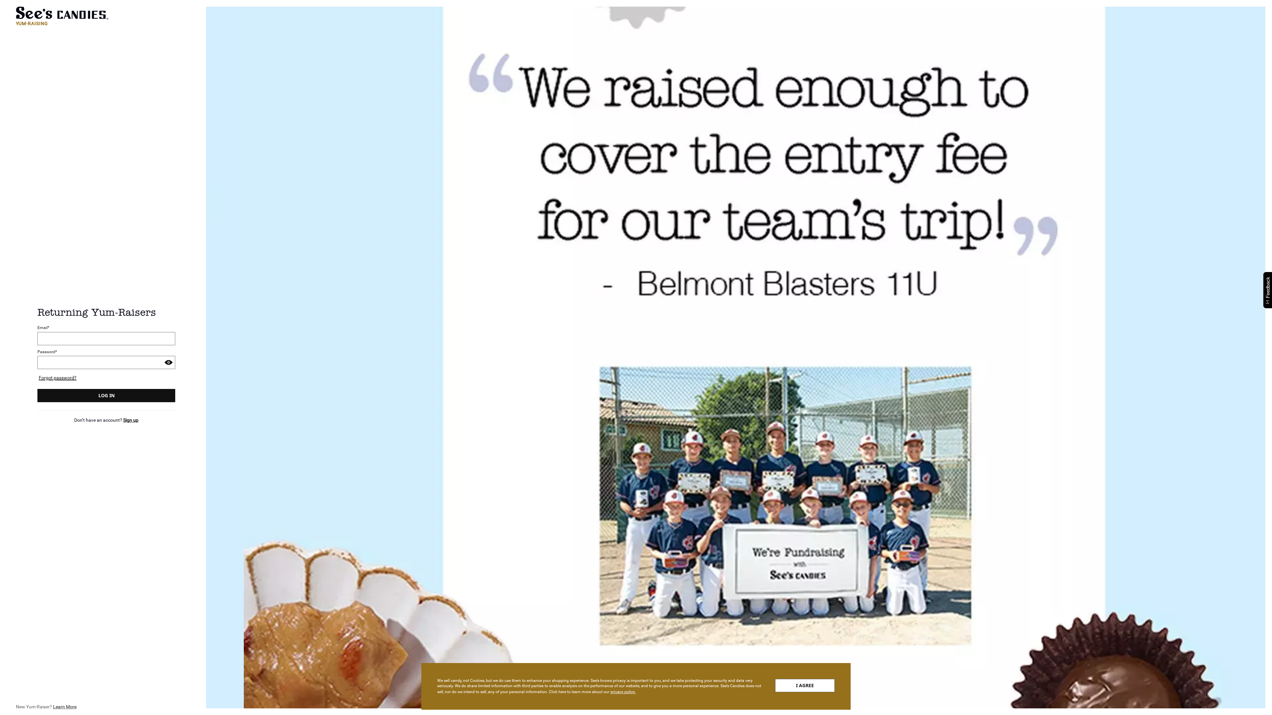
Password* (47, 352)
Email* (43, 327)
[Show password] (168, 362)
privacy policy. (623, 692)
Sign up (130, 420)
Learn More (65, 706)
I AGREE (805, 685)
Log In (106, 395)
